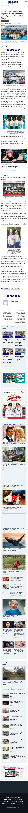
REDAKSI (4, 803)
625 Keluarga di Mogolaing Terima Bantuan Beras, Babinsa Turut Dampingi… (17, 718)
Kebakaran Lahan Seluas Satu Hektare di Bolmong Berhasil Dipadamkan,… (16, 703)
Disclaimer (13, 803)
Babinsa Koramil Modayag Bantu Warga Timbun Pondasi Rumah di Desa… (17, 695)
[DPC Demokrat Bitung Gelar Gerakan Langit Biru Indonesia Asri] (8, 334)
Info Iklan (21, 803)
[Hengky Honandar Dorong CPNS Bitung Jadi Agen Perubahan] (20, 351)
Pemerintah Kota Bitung (6, 290)
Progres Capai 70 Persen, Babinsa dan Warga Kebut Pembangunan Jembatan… (16, 726)
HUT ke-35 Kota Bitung (16, 288)
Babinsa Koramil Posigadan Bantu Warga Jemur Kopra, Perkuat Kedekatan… (16, 741)
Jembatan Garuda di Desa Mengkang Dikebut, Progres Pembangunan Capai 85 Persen (13, 683)
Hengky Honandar (7, 288)
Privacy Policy (18, 799)
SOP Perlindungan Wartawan (13, 797)
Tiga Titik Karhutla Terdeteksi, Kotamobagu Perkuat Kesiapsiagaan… (16, 710)
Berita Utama (5, 337)
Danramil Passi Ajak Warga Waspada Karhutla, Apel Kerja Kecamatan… (16, 733)
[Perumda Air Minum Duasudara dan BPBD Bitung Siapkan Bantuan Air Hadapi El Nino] (20, 334)
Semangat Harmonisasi (15, 290)
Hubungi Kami (7, 799)
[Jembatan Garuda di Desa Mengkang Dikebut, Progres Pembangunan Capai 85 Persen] (14, 673)
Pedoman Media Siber (18, 801)
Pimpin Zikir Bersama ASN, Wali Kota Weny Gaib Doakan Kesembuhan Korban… (17, 749)
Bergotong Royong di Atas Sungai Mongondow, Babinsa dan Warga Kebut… (17, 756)
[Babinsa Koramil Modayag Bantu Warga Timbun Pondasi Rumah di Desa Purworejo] (6, 695)
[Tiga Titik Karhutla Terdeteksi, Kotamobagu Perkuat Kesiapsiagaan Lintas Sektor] (6, 710)
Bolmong (5, 678)
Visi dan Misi (5, 801)
